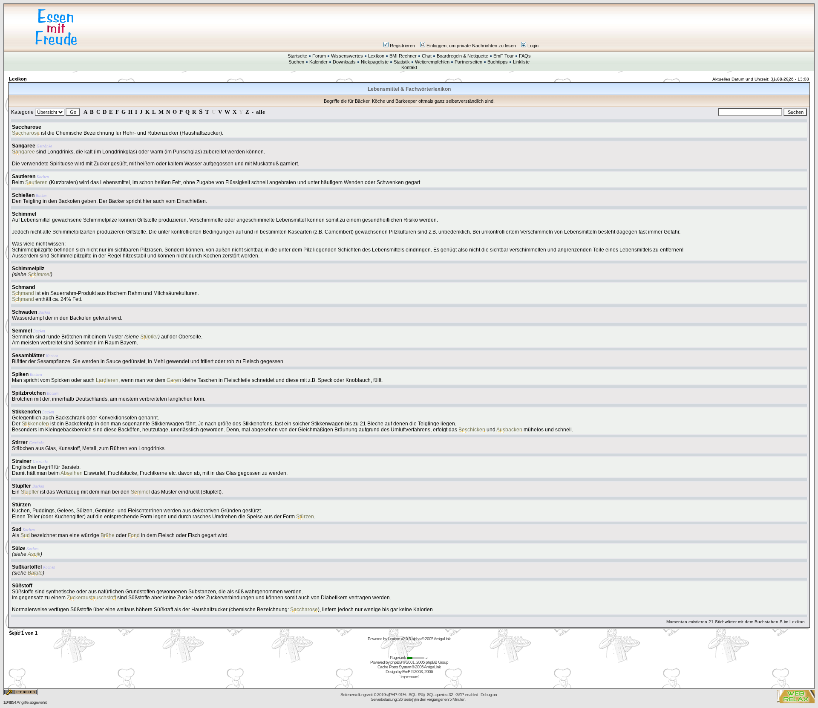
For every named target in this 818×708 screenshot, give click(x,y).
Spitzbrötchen (29, 393)
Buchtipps (497, 61)
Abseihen (71, 473)
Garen (174, 380)
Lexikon (376, 55)
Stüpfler (149, 337)
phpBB (396, 662)
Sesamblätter (28, 355)
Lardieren (107, 380)
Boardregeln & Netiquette (462, 55)
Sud (16, 529)
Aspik (34, 554)
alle (260, 112)
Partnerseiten (468, 61)
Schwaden (24, 312)
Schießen (23, 195)
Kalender (318, 61)
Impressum (409, 676)
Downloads (344, 61)
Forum (319, 55)
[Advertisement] (460, 27)
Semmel (22, 331)
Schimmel (24, 214)
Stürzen (21, 505)
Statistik (402, 61)
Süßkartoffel (27, 567)
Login (533, 45)
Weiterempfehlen (432, 61)
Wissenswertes (347, 55)
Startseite (297, 55)
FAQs (525, 55)
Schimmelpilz (28, 269)
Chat (427, 55)
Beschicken (471, 430)
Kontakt (409, 67)
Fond (134, 535)
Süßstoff (22, 586)
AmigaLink (442, 638)
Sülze (18, 548)
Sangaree (23, 146)
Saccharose (26, 127)
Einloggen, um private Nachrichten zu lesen (471, 45)
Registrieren (402, 45)
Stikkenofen (26, 412)
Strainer (22, 461)
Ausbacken (509, 430)
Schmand (23, 287)
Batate (35, 573)
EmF (406, 671)
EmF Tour (503, 55)
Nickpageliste (375, 61)
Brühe (108, 535)
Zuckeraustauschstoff (91, 598)
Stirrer (20, 442)
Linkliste (521, 61)
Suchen (296, 61)
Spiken (20, 374)
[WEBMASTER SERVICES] (418, 657)
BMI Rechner (403, 55)
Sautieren (23, 176)
